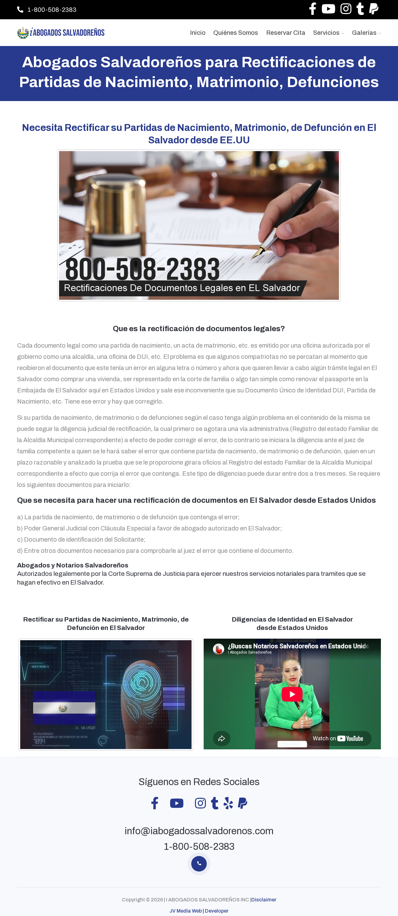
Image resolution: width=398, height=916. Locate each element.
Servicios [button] (327, 32)
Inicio (198, 32)
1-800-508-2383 (51, 9)
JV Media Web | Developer (199, 911)
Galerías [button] (365, 32)
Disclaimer (263, 899)
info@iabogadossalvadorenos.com (199, 831)
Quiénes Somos (235, 32)
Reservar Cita (285, 32)
